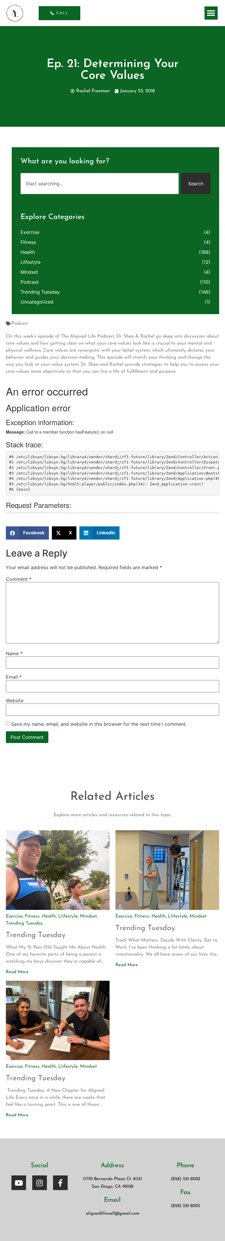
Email (14, 677)
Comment (18, 579)
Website (14, 700)
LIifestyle (30, 262)
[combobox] (100, 183)
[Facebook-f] (60, 1182)
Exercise (30, 232)
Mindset (29, 272)
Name (14, 653)
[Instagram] (39, 1182)
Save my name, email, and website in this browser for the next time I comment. (99, 724)
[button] (211, 13)
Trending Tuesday (40, 292)
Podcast (19, 323)
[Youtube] (18, 1182)
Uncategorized (37, 302)
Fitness (28, 242)
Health (28, 252)
